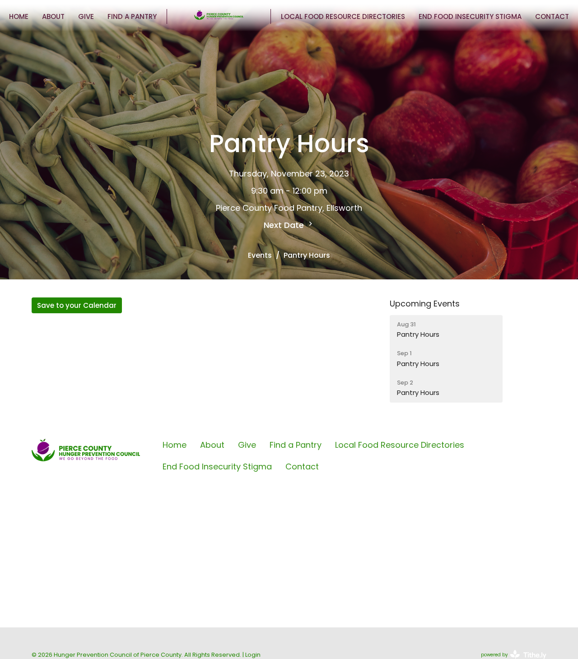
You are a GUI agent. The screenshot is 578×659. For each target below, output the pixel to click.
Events (260, 255)
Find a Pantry (132, 16)
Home (18, 16)
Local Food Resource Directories (343, 16)
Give (86, 16)
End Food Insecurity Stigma (470, 16)
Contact (552, 16)
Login (253, 654)
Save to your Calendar (77, 305)
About (53, 16)
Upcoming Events (425, 303)
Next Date (285, 225)
